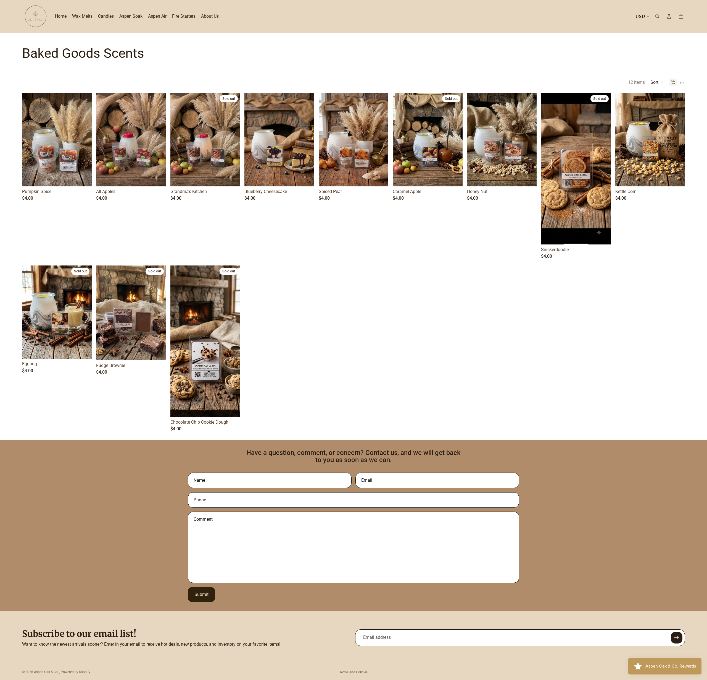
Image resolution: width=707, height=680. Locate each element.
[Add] (306, 178)
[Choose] (83, 178)
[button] (656, 82)
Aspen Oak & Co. (46, 672)
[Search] (657, 16)
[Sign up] (676, 637)
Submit (201, 594)
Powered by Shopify (75, 672)
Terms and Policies (353, 672)
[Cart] (681, 16)
